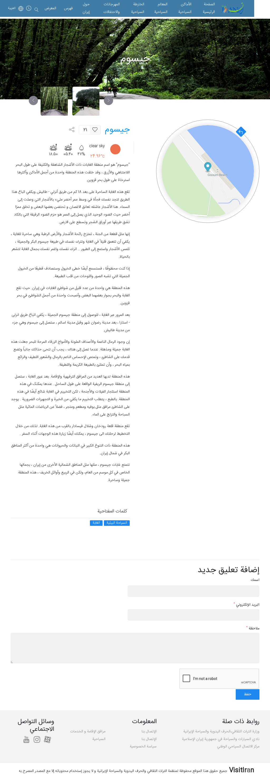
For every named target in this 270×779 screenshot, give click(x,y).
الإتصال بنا (149, 731)
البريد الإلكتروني (246, 605)
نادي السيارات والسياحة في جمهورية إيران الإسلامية (220, 739)
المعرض (50, 8)
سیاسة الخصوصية (143, 746)
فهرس (68, 8)
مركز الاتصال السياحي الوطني (238, 746)
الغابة (96, 523)
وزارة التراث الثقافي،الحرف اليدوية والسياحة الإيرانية (221, 731)
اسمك (255, 580)
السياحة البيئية (117, 523)
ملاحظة (252, 628)
